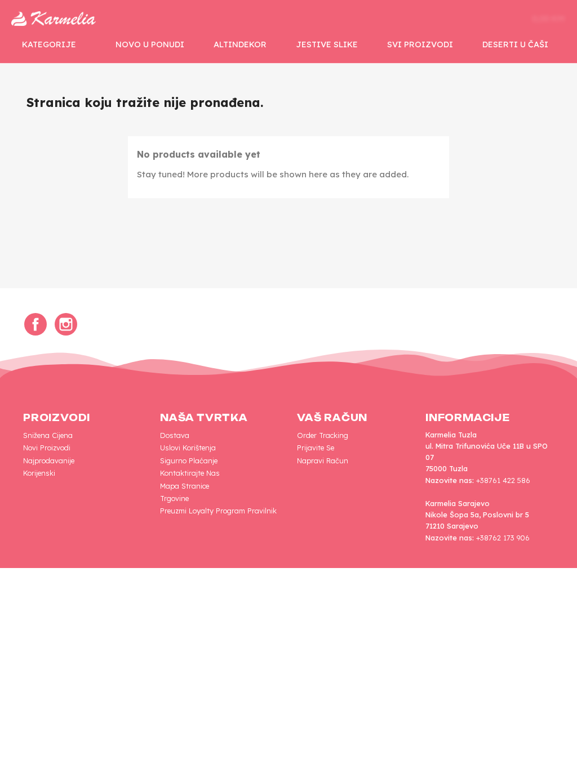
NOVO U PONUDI (150, 44)
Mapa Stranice (184, 485)
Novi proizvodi (46, 447)
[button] (448, 18)
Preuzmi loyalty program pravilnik (218, 510)
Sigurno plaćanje (189, 460)
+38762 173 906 (503, 537)
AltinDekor (240, 44)
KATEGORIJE (49, 44)
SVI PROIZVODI (420, 44)
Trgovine (174, 498)
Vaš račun (332, 417)
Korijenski (39, 472)
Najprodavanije (48, 460)
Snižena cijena (48, 435)
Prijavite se (315, 447)
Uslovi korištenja (188, 447)
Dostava (174, 435)
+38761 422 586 (503, 480)
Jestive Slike (327, 44)
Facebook (35, 324)
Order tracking (322, 435)
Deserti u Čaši (515, 44)
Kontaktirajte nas (190, 472)
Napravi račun (322, 460)
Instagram (66, 324)
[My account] (483, 18)
